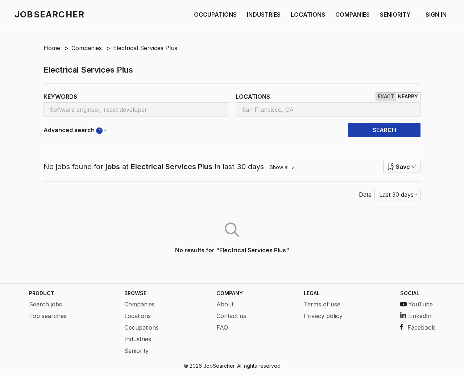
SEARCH (384, 130)
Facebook (421, 327)
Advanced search (72, 130)
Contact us (231, 315)
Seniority (136, 350)
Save (403, 166)
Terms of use (322, 304)
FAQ (222, 327)
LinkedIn (419, 315)
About (224, 304)
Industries (137, 339)
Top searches (48, 315)
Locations (137, 315)
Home (52, 48)
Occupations (141, 327)
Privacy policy (323, 315)
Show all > (282, 167)
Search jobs (45, 304)
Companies (86, 48)
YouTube (420, 304)
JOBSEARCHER (49, 14)
